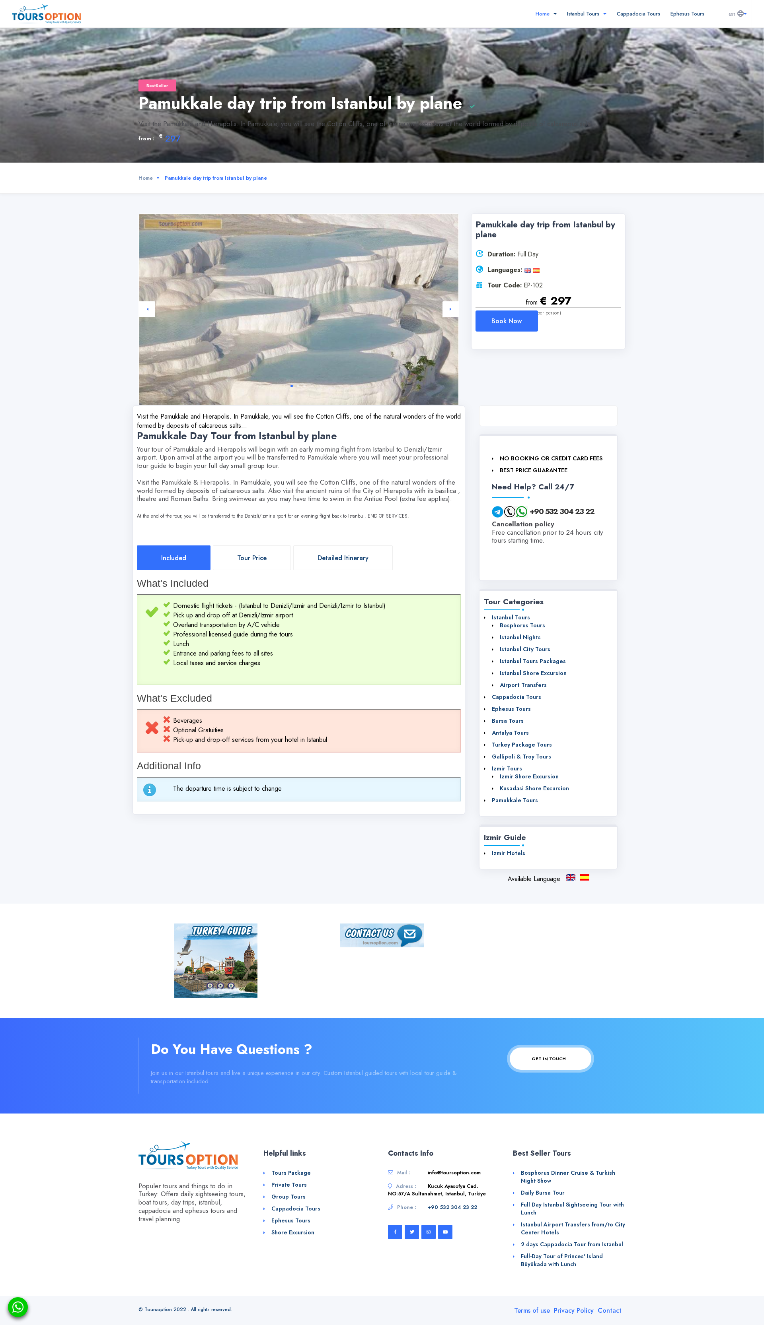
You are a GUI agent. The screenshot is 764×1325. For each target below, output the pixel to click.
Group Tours (288, 1197)
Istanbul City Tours (525, 649)
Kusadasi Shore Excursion (534, 788)
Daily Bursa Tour (543, 1193)
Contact (610, 1310)
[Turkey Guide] (215, 959)
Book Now (506, 321)
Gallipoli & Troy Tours (521, 756)
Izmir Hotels (508, 853)
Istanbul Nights (520, 637)
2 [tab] (298, 386)
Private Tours (289, 1185)
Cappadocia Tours (638, 13)
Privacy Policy (574, 1310)
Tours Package (291, 1173)
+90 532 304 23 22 (562, 511)
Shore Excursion (292, 1232)
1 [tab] (291, 386)
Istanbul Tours (584, 13)
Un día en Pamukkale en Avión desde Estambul (584, 877)
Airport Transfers (523, 685)
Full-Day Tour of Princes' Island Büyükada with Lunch (562, 1260)
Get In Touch (549, 1058)
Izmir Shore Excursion (529, 776)
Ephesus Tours (687, 13)
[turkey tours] (46, 13)
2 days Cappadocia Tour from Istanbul (572, 1244)
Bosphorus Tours (522, 625)
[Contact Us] (382, 934)
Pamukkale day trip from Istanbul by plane (570, 877)
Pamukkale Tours (515, 800)
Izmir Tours (507, 768)
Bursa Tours (508, 721)
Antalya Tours (510, 733)
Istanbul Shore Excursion (533, 673)
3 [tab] (304, 386)
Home (543, 13)
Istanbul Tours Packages (533, 661)
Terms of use (532, 1310)
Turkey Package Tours (522, 745)
